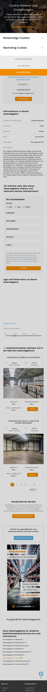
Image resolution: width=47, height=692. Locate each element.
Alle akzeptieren (23, 72)
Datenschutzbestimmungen (23, 27)
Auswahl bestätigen (23, 59)
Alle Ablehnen (23, 66)
